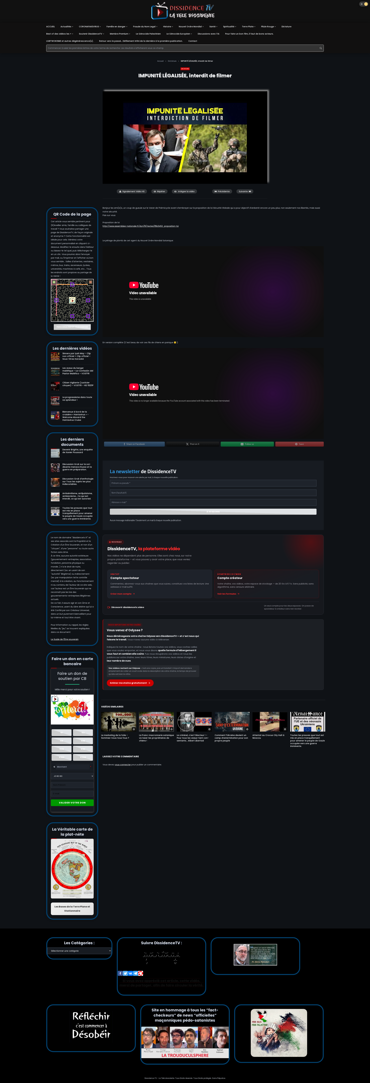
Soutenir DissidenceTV (90, 33)
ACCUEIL (50, 26)
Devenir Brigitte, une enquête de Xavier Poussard (77, 451)
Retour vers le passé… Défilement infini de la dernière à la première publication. (141, 41)
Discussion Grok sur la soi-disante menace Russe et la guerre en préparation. (77, 467)
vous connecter (123, 764)
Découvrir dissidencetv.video (127, 607)
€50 (83, 749)
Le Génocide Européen (178, 33)
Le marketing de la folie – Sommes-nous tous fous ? (115, 736)
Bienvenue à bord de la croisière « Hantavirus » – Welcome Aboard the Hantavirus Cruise (75, 415)
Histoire (167, 26)
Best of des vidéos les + (58, 33)
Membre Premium (119, 33)
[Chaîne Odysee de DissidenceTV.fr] (140, 973)
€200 (83, 757)
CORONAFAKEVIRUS (89, 26)
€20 (61, 749)
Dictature (286, 26)
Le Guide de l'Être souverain (64, 639)
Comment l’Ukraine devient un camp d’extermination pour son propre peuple (231, 738)
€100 (61, 757)
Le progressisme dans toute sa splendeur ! (77, 398)
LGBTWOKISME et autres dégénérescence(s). (69, 41)
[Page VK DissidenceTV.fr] (130, 973)
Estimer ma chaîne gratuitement (128, 682)
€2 (83, 732)
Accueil (160, 61)
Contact (192, 41)
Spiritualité (228, 26)
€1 (61, 732)
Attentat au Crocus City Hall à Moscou (268, 736)
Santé (212, 26)
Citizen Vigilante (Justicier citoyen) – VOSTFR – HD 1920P (77, 384)
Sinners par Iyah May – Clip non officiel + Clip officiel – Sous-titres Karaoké (76, 356)
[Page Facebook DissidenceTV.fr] (120, 973)
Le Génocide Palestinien (148, 33)
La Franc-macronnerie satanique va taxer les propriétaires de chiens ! (156, 738)
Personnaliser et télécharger (72, 327)
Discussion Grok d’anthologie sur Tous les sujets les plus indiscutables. (77, 481)
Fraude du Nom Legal (144, 26)
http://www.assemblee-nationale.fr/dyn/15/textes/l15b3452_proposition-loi (141, 226)
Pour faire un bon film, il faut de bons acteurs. (249, 33)
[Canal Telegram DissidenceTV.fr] (135, 973)
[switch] (363, 4)
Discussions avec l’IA (208, 33)
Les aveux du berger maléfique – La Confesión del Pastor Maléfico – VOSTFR (77, 371)
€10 (83, 740)
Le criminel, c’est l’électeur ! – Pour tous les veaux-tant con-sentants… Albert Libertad (193, 738)
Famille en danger (116, 26)
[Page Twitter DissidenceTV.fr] (125, 973)
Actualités (66, 26)
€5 (61, 740)
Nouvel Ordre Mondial (190, 26)
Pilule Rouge (267, 26)
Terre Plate (248, 26)
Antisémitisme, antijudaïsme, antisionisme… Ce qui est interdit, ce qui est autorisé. (77, 496)
